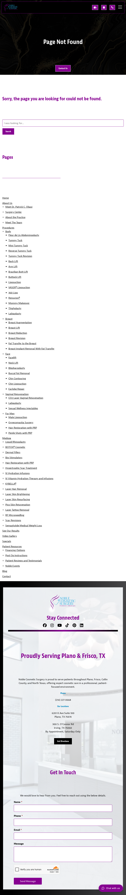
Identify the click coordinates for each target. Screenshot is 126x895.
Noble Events (12, 565)
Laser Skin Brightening (17, 494)
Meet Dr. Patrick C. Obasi (18, 206)
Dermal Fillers (12, 452)
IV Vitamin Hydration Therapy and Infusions (29, 478)
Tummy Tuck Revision (20, 256)
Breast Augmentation (20, 322)
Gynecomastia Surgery (20, 422)
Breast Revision (16, 338)
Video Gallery (9, 536)
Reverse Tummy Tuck (20, 250)
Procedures (8, 227)
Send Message (28, 881)
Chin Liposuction (17, 383)
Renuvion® (14, 297)
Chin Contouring (17, 378)
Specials (6, 541)
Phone (18, 816)
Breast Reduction (17, 333)
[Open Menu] (120, 7)
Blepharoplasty (16, 368)
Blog (4, 571)
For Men (9, 413)
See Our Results (10, 530)
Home (5, 197)
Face (7, 353)
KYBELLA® (10, 483)
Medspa (6, 438)
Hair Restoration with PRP (22, 427)
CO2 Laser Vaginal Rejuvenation (25, 397)
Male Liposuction (17, 417)
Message (19, 843)
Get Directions (63, 741)
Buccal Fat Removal (19, 373)
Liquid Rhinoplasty (15, 441)
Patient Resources (12, 546)
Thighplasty (14, 308)
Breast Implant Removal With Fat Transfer (31, 348)
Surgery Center (13, 212)
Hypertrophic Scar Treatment (21, 468)
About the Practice (15, 217)
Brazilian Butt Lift (18, 271)
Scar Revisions (13, 520)
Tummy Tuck (15, 240)
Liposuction (14, 282)
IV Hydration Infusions (17, 473)
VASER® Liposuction (19, 287)
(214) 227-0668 (63, 699)
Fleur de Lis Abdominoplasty (23, 235)
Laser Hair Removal (16, 488)
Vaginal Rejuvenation (17, 394)
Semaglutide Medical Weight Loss (23, 525)
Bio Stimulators (13, 457)
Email (18, 830)
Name (18, 802)
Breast (8, 318)
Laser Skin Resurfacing (17, 499)
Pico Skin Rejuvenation (17, 504)
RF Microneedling (14, 515)
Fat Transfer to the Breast (22, 343)
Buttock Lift (14, 277)
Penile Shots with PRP (20, 433)
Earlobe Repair (16, 389)
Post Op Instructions (16, 555)
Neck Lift (13, 362)
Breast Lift (14, 327)
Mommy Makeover (19, 303)
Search (8, 131)
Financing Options (15, 550)
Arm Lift (12, 266)
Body (8, 231)
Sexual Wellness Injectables (23, 408)
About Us (7, 203)
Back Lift (13, 261)
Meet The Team (13, 222)
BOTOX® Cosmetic (15, 447)
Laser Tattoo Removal (17, 509)
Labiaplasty (14, 313)
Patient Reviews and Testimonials (23, 560)
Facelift (12, 357)
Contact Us (63, 68)
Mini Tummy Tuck (18, 245)
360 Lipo (13, 292)
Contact (6, 576)
